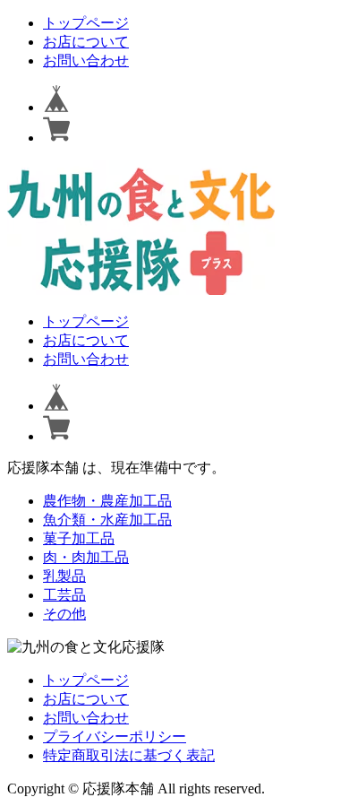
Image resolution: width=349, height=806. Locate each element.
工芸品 (64, 594)
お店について (86, 41)
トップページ (86, 22)
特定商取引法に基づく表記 (129, 755)
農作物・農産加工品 (107, 500)
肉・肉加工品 (86, 557)
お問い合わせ (86, 60)
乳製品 (64, 576)
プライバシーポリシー (114, 736)
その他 (64, 613)
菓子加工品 (79, 538)
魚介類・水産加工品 (107, 519)
